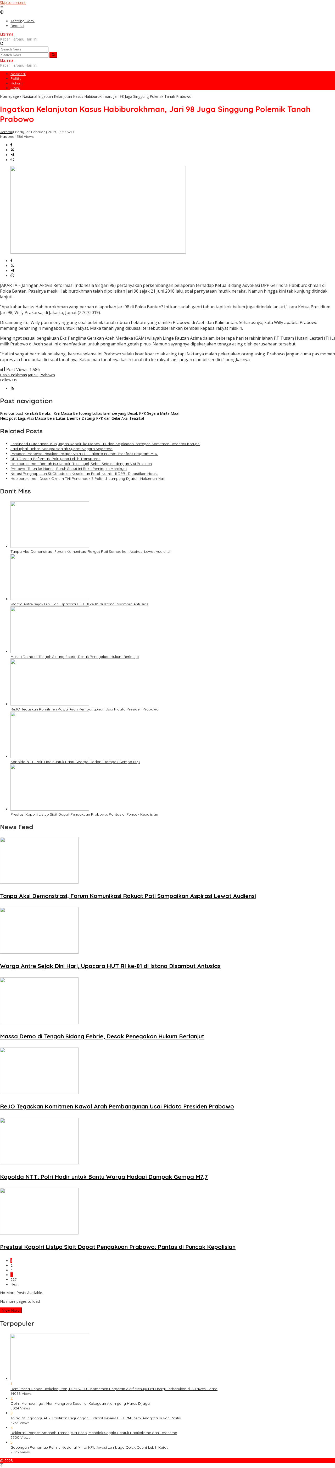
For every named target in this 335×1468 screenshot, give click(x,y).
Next (14, 1284)
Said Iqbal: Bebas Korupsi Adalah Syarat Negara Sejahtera (61, 448)
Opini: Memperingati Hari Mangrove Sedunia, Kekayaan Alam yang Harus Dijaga (80, 1403)
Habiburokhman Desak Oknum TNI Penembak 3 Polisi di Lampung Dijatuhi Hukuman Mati (87, 478)
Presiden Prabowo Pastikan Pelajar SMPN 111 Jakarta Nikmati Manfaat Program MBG (84, 453)
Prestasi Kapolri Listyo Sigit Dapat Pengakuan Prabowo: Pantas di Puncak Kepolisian (84, 814)
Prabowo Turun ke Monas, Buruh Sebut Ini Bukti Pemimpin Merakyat (68, 468)
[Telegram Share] (12, 154)
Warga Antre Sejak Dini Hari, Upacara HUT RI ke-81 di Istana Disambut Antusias (79, 604)
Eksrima (6, 34)
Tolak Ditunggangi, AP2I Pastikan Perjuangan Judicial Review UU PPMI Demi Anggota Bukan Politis (95, 1418)
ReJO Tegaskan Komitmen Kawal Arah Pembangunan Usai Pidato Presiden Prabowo (84, 709)
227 (13, 1279)
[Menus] (2, 7)
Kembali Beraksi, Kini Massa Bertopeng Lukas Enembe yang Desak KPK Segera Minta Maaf (90, 413)
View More (11, 1310)
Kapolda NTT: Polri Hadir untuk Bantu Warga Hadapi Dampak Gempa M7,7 (75, 761)
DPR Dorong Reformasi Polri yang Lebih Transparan (55, 458)
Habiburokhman (13, 374)
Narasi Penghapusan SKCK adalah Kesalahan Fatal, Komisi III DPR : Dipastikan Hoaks (84, 473)
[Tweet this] (12, 149)
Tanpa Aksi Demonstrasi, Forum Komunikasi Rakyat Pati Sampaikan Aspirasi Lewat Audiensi (90, 551)
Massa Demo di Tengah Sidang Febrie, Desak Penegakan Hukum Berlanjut (74, 656)
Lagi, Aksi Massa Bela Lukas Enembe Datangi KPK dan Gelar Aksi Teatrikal (72, 418)
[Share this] (11, 145)
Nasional (7, 136)
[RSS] (12, 388)
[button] (53, 55)
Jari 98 (33, 374)
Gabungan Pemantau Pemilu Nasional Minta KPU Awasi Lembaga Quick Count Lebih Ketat (89, 1447)
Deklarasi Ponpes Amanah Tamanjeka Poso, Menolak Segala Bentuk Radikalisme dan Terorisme (93, 1432)
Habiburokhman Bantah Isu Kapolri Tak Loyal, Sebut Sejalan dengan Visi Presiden (81, 463)
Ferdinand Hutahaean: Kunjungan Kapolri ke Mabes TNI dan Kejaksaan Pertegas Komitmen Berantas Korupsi (105, 443)
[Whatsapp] (12, 159)
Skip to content (13, 2)
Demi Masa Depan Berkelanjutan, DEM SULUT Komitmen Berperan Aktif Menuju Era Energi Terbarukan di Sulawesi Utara (113, 1388)
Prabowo (47, 374)
